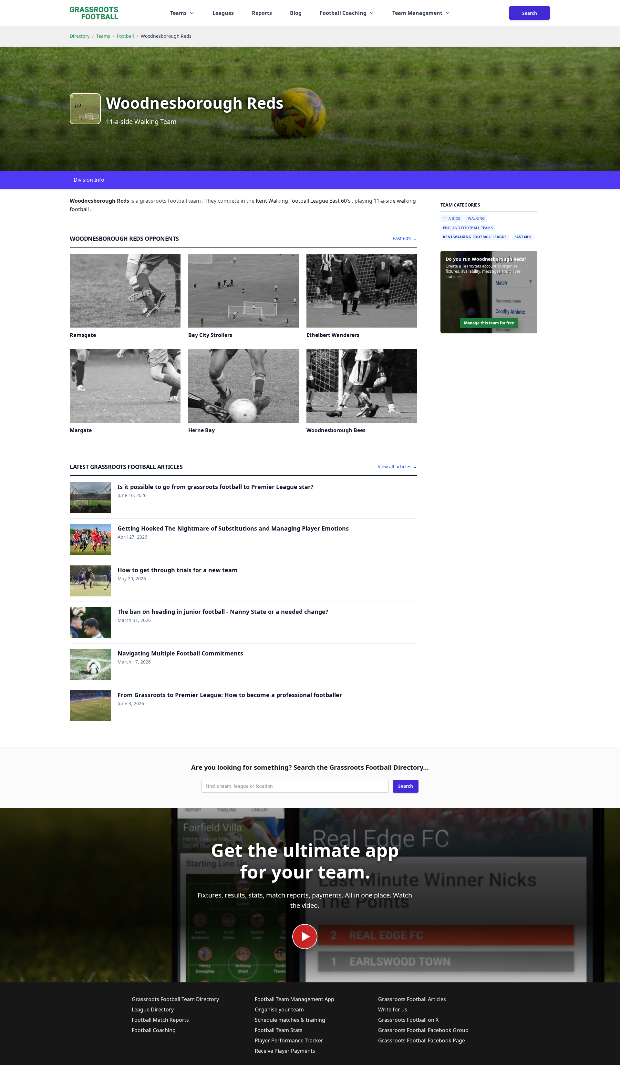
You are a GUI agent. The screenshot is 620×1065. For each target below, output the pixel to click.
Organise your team (279, 1009)
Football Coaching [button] (343, 12)
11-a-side (385, 200)
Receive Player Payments (285, 1050)
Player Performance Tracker (289, 1040)
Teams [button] (178, 12)
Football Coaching (154, 1030)
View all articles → (397, 466)
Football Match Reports (160, 1019)
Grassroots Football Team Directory (175, 999)
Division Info (89, 179)
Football (125, 36)
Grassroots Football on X (408, 1019)
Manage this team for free (489, 323)
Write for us (392, 1009)
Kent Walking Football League (475, 236)
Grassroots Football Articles (412, 999)
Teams (103, 36)
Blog (296, 12)
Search (529, 13)
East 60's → (405, 238)
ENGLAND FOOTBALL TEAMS (468, 227)
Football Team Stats (279, 1030)
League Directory (153, 1009)
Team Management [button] (417, 12)
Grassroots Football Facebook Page (421, 1040)
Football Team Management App (294, 999)
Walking (476, 218)
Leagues (223, 12)
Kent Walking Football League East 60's (304, 200)
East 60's (522, 236)
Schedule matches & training (290, 1019)
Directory (79, 36)
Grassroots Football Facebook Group (423, 1030)
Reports (262, 12)
